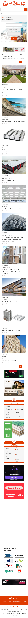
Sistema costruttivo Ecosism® (11, 330)
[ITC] (8, 555)
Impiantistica (8, 417)
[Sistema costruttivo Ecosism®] (14, 315)
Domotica (7, 412)
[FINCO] (19, 565)
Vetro (17, 461)
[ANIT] (19, 560)
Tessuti (17, 459)
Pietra (17, 451)
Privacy (16, 615)
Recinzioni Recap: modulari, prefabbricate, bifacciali (10, 359)
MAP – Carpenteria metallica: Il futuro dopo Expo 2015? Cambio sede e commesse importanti (13, 239)
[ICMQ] (8, 565)
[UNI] (8, 560)
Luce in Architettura (19, 409)
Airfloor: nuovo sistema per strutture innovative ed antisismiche (13, 150)
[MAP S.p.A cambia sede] (14, 165)
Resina (17, 457)
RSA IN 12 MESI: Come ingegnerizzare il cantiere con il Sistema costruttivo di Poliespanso (13, 91)
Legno (17, 449)
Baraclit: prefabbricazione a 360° (11, 208)
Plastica (17, 452)
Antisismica (8, 406)
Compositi (8, 460)
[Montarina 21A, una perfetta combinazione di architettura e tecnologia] (14, 255)
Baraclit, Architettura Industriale (11, 302)
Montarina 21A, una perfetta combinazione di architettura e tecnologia (11, 271)
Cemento (7, 456)
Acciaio (7, 448)
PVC (17, 454)
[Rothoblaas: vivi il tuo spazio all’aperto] (14, 107)
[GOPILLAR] (8, 571)
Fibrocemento (18, 447)
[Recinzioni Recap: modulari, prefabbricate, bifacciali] (14, 344)
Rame (17, 456)
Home (3, 17)
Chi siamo (4, 601)
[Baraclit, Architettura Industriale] (14, 287)
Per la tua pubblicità (17, 601)
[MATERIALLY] (19, 555)
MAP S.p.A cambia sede (9, 180)
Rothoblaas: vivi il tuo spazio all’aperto (13, 121)
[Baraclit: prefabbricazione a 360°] (14, 194)
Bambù (7, 451)
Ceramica (7, 458)
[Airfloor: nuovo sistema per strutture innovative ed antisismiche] (14, 135)
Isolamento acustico (19, 406)
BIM (6, 411)
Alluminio (7, 449)
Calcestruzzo (8, 453)
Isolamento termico (19, 407)
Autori (10, 601)
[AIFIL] (19, 571)
